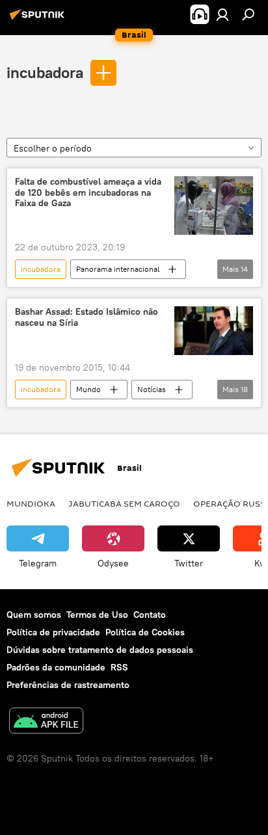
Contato (149, 614)
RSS (119, 667)
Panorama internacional (117, 269)
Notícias (151, 389)
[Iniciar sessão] (222, 14)
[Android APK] (46, 722)
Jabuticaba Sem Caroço (124, 503)
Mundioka (31, 503)
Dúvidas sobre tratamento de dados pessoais (100, 650)
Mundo (88, 389)
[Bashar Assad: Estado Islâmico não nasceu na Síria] (213, 330)
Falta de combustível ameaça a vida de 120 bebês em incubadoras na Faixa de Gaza (88, 192)
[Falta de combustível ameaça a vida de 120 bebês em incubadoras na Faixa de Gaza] (213, 205)
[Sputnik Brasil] (39, 19)
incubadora (45, 72)
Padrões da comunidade (56, 667)
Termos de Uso (97, 614)
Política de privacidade (53, 632)
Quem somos (34, 614)
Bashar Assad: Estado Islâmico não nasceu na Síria (86, 317)
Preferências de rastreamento (68, 685)
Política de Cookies (145, 632)
